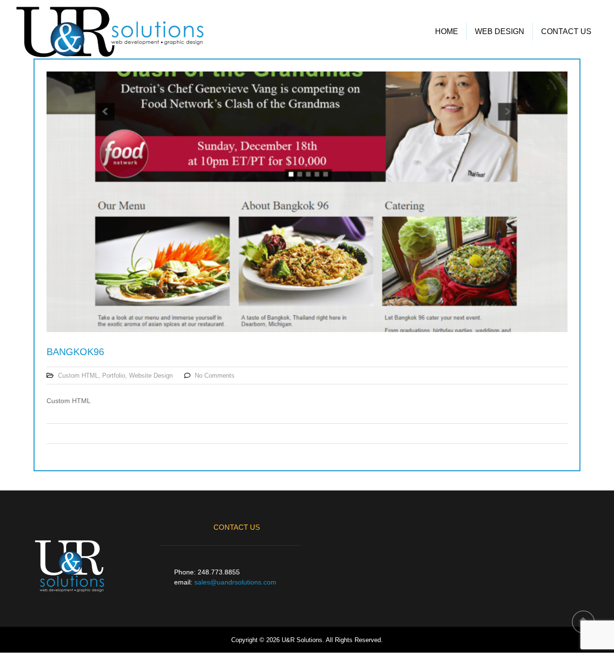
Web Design (499, 31)
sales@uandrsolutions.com (235, 582)
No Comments (215, 375)
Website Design (151, 375)
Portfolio (113, 375)
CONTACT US (566, 31)
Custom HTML (78, 375)
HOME (446, 31)
